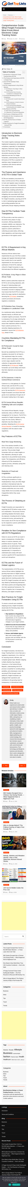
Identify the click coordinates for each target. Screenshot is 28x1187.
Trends (5, 1005)
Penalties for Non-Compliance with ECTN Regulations (13, 117)
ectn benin (6, 687)
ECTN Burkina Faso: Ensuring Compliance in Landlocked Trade (14, 92)
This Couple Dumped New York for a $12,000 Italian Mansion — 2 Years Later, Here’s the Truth (13, 949)
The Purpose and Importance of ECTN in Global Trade (14, 79)
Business (22, 38)
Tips (4, 998)
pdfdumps (22, 1059)
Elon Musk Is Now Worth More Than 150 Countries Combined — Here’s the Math (14, 965)
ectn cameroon (18, 690)
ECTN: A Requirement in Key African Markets (13, 86)
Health (21, 1057)
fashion (6, 1056)
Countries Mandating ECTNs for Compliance (12, 96)
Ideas (4, 994)
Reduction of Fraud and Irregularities (15, 112)
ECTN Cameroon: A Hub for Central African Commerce (14, 103)
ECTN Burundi (14, 365)
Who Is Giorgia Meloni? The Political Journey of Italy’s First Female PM (13, 827)
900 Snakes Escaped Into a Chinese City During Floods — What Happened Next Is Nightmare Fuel (13, 957)
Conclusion (7, 127)
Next (21, 765)
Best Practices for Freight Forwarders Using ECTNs (14, 124)
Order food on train (15, 1059)
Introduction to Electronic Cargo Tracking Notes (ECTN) (12, 75)
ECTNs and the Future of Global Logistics (12, 120)
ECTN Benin (12, 296)
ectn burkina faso (17, 687)
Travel (5, 1002)
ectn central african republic (11, 693)
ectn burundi (7, 690)
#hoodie (11, 1050)
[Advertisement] (14, 916)
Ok (10, 1184)
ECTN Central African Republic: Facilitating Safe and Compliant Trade (15, 106)
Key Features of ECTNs (10, 109)
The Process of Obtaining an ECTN (13, 114)
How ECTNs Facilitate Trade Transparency (11, 82)
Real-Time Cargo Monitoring (13, 110)
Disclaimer (5, 1110)
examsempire (16, 1053)
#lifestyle (18, 1049)
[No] (26, 1181)
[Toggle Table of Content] (23, 72)
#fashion (5, 1050)
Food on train (14, 1057)
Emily (4, 38)
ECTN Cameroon (20, 390)
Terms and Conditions (8, 1114)
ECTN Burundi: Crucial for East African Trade (15, 99)
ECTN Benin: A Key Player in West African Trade (14, 89)
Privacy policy (16, 1184)
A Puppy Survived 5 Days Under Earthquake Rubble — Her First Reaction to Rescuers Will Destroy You (14, 972)
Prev (6, 765)
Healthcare (7, 1059)
